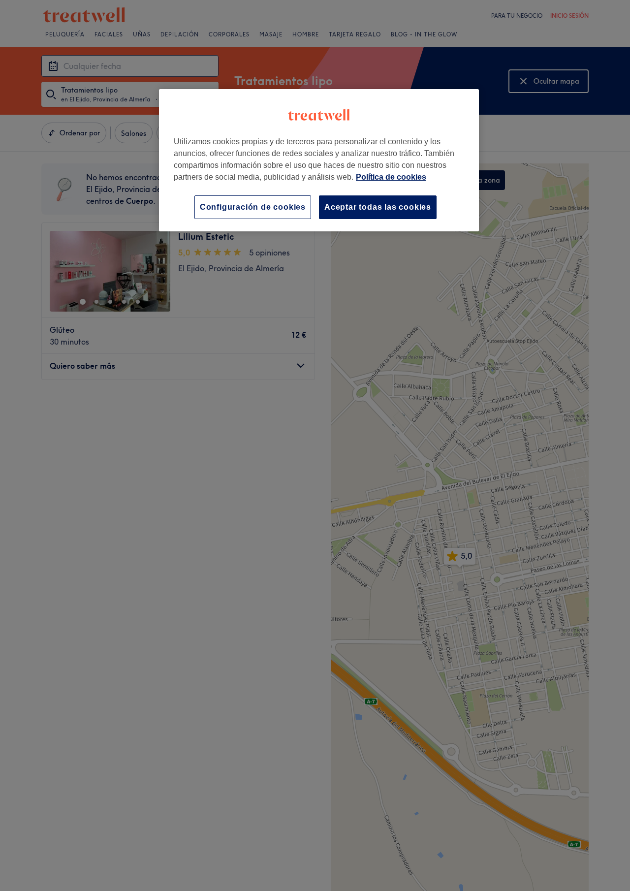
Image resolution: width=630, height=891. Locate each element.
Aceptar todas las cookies (377, 207)
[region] (319, 160)
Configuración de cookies (253, 207)
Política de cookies (391, 177)
